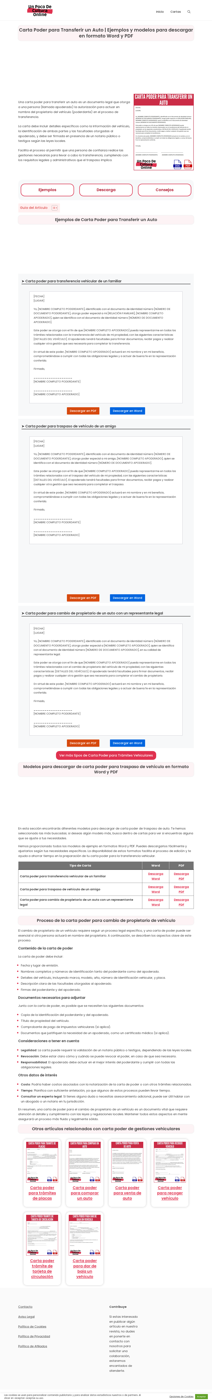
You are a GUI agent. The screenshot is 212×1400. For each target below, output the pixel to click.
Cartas (175, 12)
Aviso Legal (26, 1317)
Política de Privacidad (34, 1336)
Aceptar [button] (201, 1396)
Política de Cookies (32, 1326)
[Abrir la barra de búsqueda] (189, 11)
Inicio (160, 12)
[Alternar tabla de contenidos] (53, 208)
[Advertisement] (106, 67)
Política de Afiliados (32, 1346)
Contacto (25, 1307)
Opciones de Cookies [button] (181, 1396)
